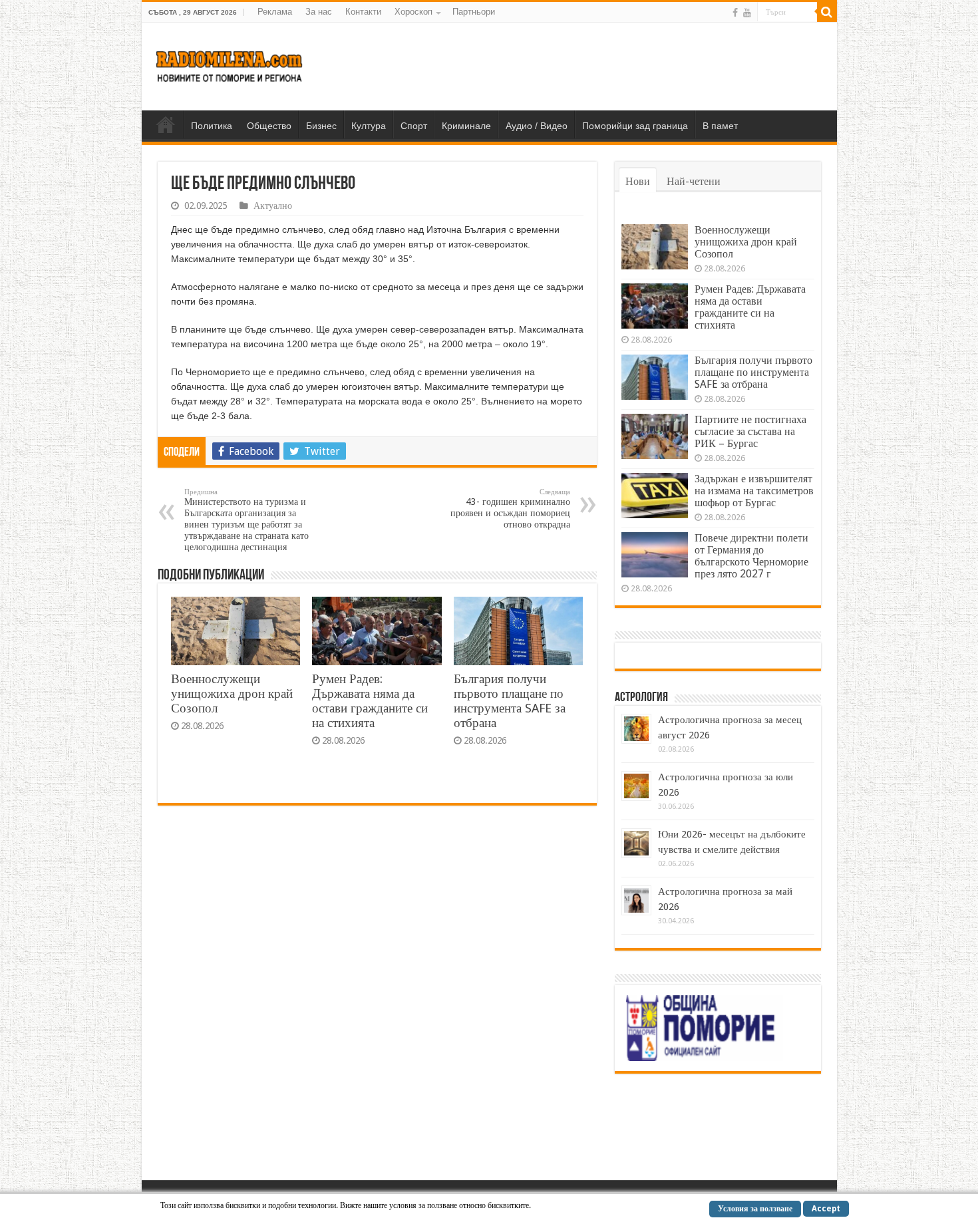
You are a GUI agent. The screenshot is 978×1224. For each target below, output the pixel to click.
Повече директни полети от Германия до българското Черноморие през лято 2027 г (751, 556)
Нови (637, 181)
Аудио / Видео (537, 125)
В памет (720, 125)
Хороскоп (413, 12)
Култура (368, 125)
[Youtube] (747, 13)
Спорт (414, 125)
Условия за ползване (755, 1208)
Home (165, 124)
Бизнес (321, 125)
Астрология (641, 697)
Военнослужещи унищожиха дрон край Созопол (232, 693)
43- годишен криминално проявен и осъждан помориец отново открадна (510, 509)
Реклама (274, 12)
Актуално (272, 205)
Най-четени (694, 181)
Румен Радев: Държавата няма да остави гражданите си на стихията (370, 701)
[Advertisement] (585, 66)
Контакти (363, 12)
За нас (318, 12)
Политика (211, 125)
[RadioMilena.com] (230, 64)
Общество (269, 125)
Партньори (473, 12)
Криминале (466, 125)
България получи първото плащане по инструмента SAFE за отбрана (510, 701)
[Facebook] (735, 13)
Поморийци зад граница (635, 125)
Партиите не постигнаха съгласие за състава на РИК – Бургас (750, 431)
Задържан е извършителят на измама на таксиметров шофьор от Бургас (754, 490)
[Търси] (827, 12)
